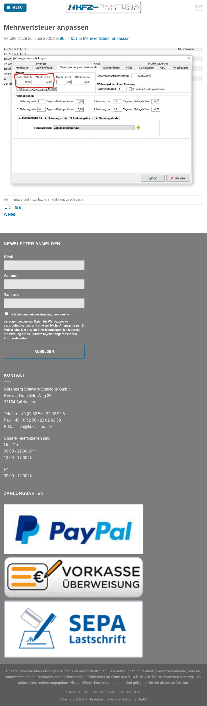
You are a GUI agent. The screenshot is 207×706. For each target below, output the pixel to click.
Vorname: (11, 275)
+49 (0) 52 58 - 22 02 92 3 (42, 414)
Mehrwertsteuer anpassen (106, 38)
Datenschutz (129, 692)
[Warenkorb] (199, 7)
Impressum (104, 692)
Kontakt (73, 692)
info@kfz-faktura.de (34, 427)
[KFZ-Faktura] (104, 8)
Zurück (12, 208)
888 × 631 (69, 38)
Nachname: (12, 294)
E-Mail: (9, 257)
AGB (87, 692)
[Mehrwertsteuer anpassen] (103, 118)
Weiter (12, 214)
